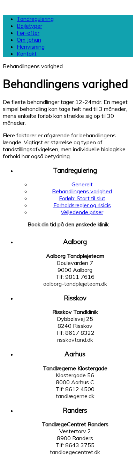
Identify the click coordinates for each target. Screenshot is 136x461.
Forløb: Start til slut (82, 198)
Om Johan (29, 39)
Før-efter (28, 32)
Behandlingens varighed (82, 191)
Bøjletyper (29, 25)
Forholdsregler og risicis (82, 205)
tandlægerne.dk (75, 396)
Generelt (82, 184)
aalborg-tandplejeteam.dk (75, 283)
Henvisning (31, 46)
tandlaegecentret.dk (75, 451)
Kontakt (27, 53)
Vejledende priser (82, 212)
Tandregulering (35, 18)
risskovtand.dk (75, 339)
